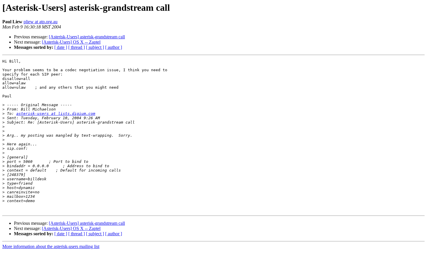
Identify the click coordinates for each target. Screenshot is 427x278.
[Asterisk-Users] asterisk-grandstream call (87, 36)
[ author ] (113, 47)
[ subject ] (95, 47)
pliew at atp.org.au (41, 21)
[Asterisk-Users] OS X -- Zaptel (71, 42)
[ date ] (60, 47)
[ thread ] (76, 47)
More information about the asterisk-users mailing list (50, 246)
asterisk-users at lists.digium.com (55, 113)
